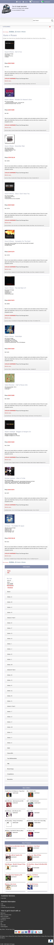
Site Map (3, 905)
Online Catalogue (5, 562)
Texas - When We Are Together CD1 (13, 855)
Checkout (47, 1)
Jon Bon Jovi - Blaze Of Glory (34, 855)
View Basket (36, 1)
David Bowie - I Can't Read (33, 846)
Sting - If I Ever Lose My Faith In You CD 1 (15, 846)
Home (19, 1)
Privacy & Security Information (8, 907)
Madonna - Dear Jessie (10, 884)
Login (26, 1)
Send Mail (3, 898)
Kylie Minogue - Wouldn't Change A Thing (15, 864)
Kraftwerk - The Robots (32, 874)
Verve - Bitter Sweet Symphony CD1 (13, 874)
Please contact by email (6, 914)
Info (2, 903)
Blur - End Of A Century (32, 884)
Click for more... (8, 80)
